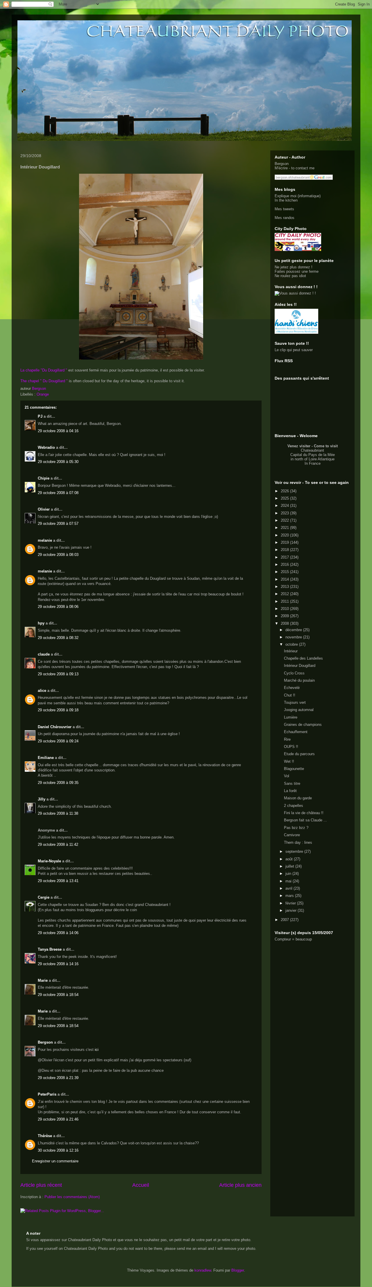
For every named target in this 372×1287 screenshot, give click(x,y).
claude (44, 654)
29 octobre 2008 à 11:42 (58, 844)
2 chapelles (293, 805)
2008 (285, 623)
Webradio (46, 447)
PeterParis (47, 1094)
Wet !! (289, 761)
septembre (294, 851)
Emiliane (46, 757)
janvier (291, 910)
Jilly (41, 799)
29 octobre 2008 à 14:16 (58, 964)
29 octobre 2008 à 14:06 (58, 933)
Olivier (44, 509)
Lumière (290, 717)
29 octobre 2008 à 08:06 (58, 606)
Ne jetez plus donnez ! (293, 267)
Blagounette (294, 769)
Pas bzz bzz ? (296, 827)
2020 (285, 535)
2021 (285, 527)
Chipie (43, 478)
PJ (40, 416)
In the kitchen (286, 200)
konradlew (202, 1270)
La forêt (290, 791)
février (291, 903)
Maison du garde (298, 798)
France (315, 463)
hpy (41, 623)
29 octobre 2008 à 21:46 (58, 1119)
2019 (285, 542)
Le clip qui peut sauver (294, 350)
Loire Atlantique (322, 459)
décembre (294, 630)
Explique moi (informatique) (298, 196)
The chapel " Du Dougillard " (44, 381)
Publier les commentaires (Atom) (72, 1197)
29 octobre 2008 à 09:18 (58, 710)
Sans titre (292, 783)
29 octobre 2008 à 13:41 (58, 881)
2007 (285, 920)
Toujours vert (295, 702)
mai (289, 881)
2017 (285, 557)
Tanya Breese (50, 949)
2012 (285, 594)
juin (288, 873)
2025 (285, 498)
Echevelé (292, 687)
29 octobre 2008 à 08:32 (58, 638)
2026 (285, 491)
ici (97, 1049)
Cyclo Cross (294, 673)
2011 (285, 601)
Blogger (237, 1270)
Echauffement (295, 732)
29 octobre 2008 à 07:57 (58, 523)
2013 (285, 586)
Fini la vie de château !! (303, 813)
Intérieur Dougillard (299, 665)
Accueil (140, 1185)
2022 (285, 520)
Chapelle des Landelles (303, 658)
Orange (43, 394)
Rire (287, 739)
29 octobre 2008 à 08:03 (58, 554)
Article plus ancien (240, 1185)
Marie (43, 980)
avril (289, 888)
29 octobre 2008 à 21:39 (58, 1078)
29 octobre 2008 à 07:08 (58, 493)
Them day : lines (298, 842)
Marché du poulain (299, 680)
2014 (285, 579)
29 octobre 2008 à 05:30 (58, 461)
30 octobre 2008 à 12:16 (58, 1150)
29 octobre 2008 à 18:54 (58, 994)
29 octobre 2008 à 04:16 (58, 431)
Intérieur (291, 651)
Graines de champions (303, 724)
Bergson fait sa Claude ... (305, 820)
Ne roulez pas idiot (290, 276)
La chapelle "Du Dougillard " (44, 370)
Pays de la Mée (321, 455)
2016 (285, 564)
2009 (285, 616)
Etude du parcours (299, 754)
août (289, 859)
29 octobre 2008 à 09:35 (58, 782)
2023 (285, 513)
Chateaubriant (312, 450)
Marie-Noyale (49, 861)
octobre (292, 644)
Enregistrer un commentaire (55, 1161)
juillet (290, 866)
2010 (285, 608)
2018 (285, 550)
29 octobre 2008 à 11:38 (58, 813)
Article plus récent (41, 1185)
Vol (286, 776)
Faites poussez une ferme (297, 271)
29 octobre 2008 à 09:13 (58, 674)
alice (42, 690)
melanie (45, 540)
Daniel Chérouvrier (55, 727)
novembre (294, 637)
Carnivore (292, 835)
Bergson (45, 1042)
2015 (285, 572)
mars (290, 895)
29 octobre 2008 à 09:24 (58, 741)
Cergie (43, 897)
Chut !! (289, 695)
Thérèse (45, 1136)
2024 (285, 505)
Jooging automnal (299, 710)
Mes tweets (284, 209)
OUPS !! (291, 746)
